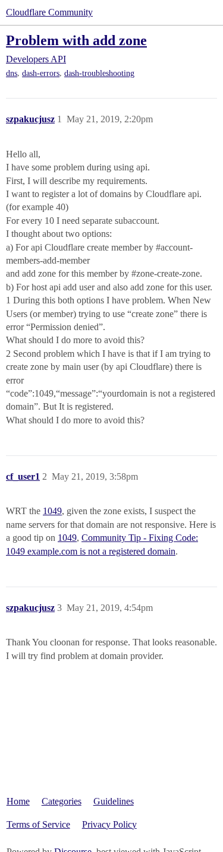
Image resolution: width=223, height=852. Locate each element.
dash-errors (40, 73)
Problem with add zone (76, 40)
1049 (52, 511)
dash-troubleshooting (99, 73)
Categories (61, 801)
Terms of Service (38, 824)
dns (11, 73)
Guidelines (113, 801)
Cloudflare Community (49, 12)
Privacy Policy (109, 824)
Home (18, 801)
